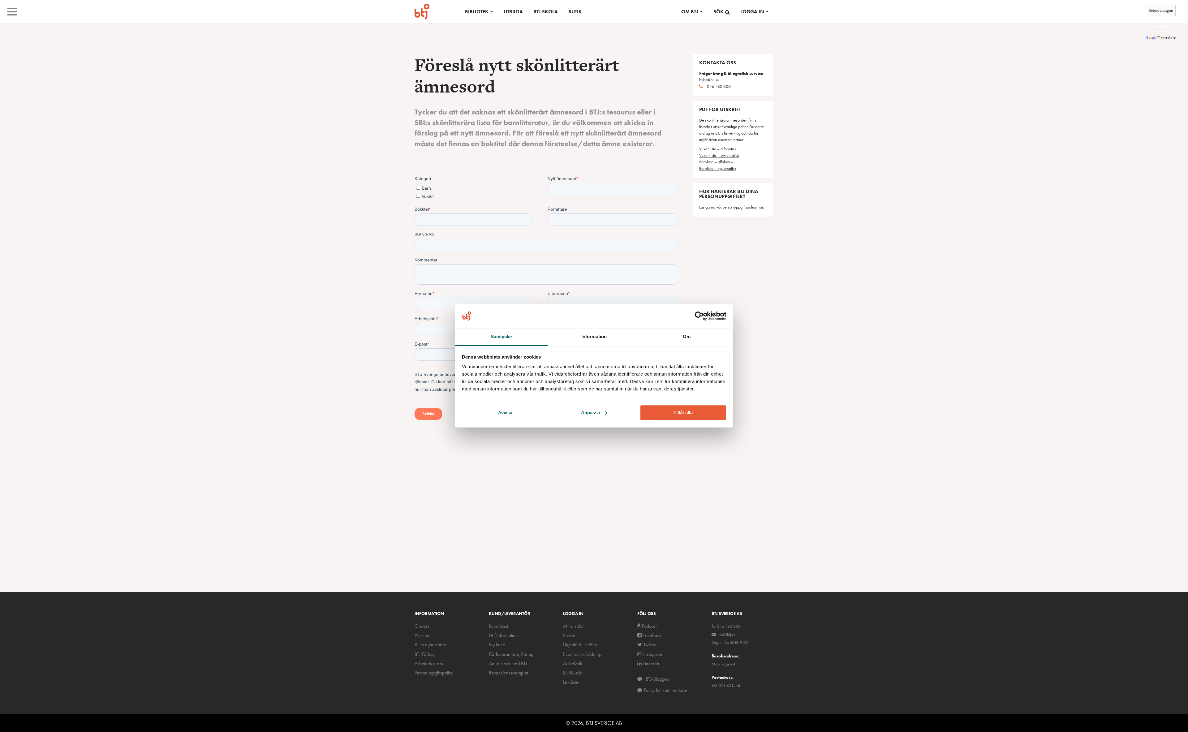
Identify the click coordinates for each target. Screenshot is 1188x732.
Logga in (752, 11)
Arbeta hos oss (429, 663)
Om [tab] (687, 336)
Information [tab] (594, 336)
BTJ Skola (545, 11)
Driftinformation (503, 635)
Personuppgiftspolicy (434, 673)
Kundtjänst (498, 626)
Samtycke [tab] (501, 336)
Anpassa (590, 412)
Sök (718, 11)
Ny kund (497, 644)
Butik (575, 11)
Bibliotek (477, 11)
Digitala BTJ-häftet (580, 644)
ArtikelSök (572, 663)
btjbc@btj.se (709, 80)
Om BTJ (689, 11)
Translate (1166, 37)
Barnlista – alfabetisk (716, 162)
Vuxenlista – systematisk (719, 155)
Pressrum (423, 635)
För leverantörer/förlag (511, 654)
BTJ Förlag (424, 654)
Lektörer (571, 682)
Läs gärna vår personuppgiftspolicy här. (731, 207)
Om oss (422, 626)
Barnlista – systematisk (717, 168)
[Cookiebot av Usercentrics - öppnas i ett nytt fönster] (699, 316)
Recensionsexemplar (508, 673)
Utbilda (513, 11)
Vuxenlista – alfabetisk (717, 149)
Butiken (570, 635)
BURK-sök (572, 673)
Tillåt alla (683, 412)
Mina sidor (573, 626)
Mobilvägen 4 (723, 664)
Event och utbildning (582, 654)
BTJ (422, 11)
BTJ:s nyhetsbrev (430, 644)
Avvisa (505, 412)
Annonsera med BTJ (508, 663)
